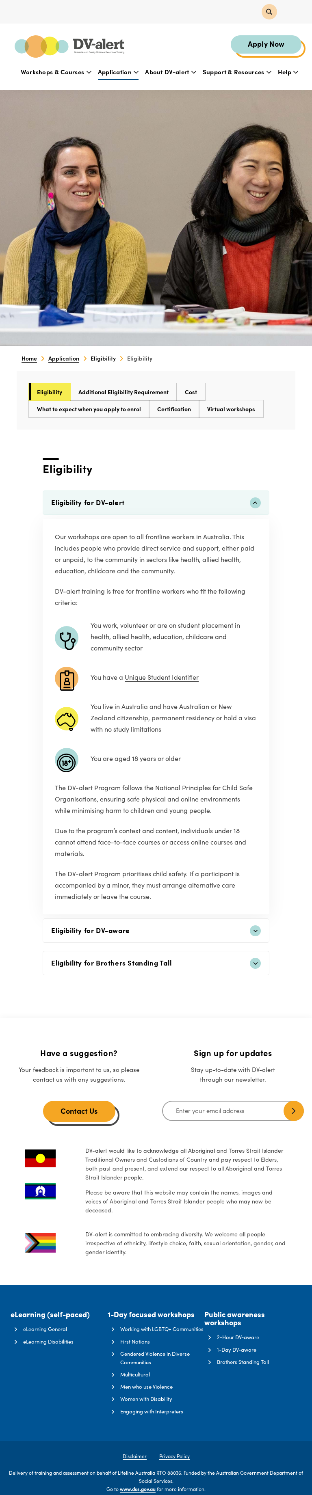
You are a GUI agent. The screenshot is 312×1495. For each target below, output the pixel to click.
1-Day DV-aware (236, 1349)
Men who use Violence (146, 1386)
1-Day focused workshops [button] (151, 1314)
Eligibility (49, 392)
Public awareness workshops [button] (234, 1318)
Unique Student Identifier (162, 677)
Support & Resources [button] (234, 71)
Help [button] (285, 71)
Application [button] (116, 71)
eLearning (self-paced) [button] (50, 1314)
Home (29, 358)
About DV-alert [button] (168, 71)
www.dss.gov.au (138, 1489)
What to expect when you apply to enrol (89, 409)
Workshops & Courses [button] (53, 71)
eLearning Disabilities (48, 1341)
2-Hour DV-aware (238, 1337)
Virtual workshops (231, 409)
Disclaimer (135, 1456)
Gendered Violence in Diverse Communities (155, 1358)
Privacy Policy (174, 1456)
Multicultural (135, 1374)
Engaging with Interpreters (151, 1411)
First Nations (135, 1341)
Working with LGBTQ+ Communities (162, 1329)
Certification (174, 409)
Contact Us (79, 1111)
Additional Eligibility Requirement (123, 392)
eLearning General (45, 1329)
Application (63, 358)
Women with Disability (146, 1398)
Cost (191, 392)
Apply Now (266, 44)
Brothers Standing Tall (243, 1361)
